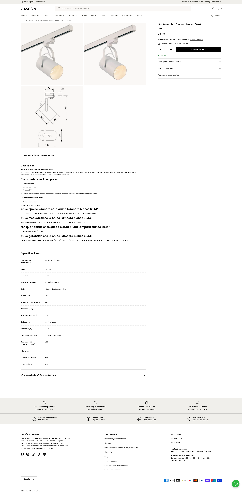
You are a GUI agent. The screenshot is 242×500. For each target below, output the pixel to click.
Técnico (104, 15)
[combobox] (123, 8)
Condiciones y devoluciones (116, 465)
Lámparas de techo (34, 20)
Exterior (47, 15)
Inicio (23, 20)
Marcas (114, 15)
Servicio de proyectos (189, 2)
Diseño (84, 15)
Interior (24, 15)
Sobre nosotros (110, 461)
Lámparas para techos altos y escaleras (121, 447)
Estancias (35, 15)
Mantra (160, 29)
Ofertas (139, 15)
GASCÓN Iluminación (32, 491)
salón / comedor (39, 231)
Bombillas (73, 15)
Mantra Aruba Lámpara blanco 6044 (57, 20)
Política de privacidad (113, 470)
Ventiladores (59, 15)
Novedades (127, 15)
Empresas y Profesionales (211, 2)
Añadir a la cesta (198, 49)
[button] (219, 8)
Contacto (108, 452)
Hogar (93, 15)
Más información (196, 39)
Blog (106, 456)
